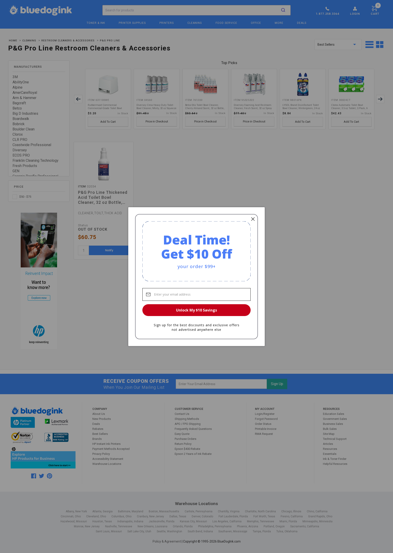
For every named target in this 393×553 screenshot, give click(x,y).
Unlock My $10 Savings (196, 310)
